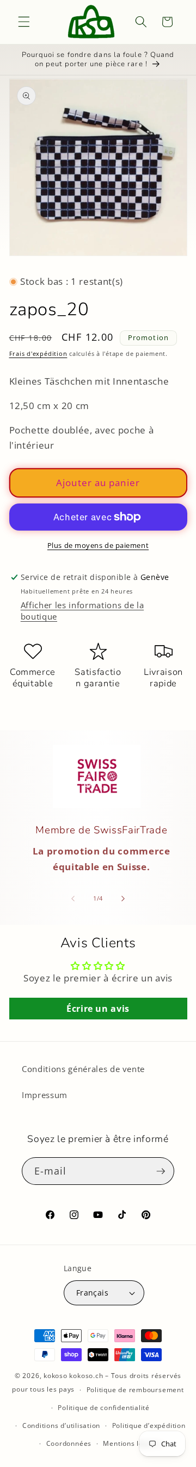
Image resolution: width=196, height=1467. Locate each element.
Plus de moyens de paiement (98, 545)
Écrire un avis (98, 1009)
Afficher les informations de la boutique (82, 610)
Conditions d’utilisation (61, 1425)
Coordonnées (68, 1443)
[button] (24, 22)
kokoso (56, 1375)
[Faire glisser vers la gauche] (73, 898)
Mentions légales (132, 1443)
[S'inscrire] (161, 1171)
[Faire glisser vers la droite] (123, 898)
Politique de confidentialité (104, 1407)
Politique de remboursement (135, 1389)
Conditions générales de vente (83, 1069)
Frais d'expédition (38, 353)
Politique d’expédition (149, 1425)
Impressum (45, 1095)
